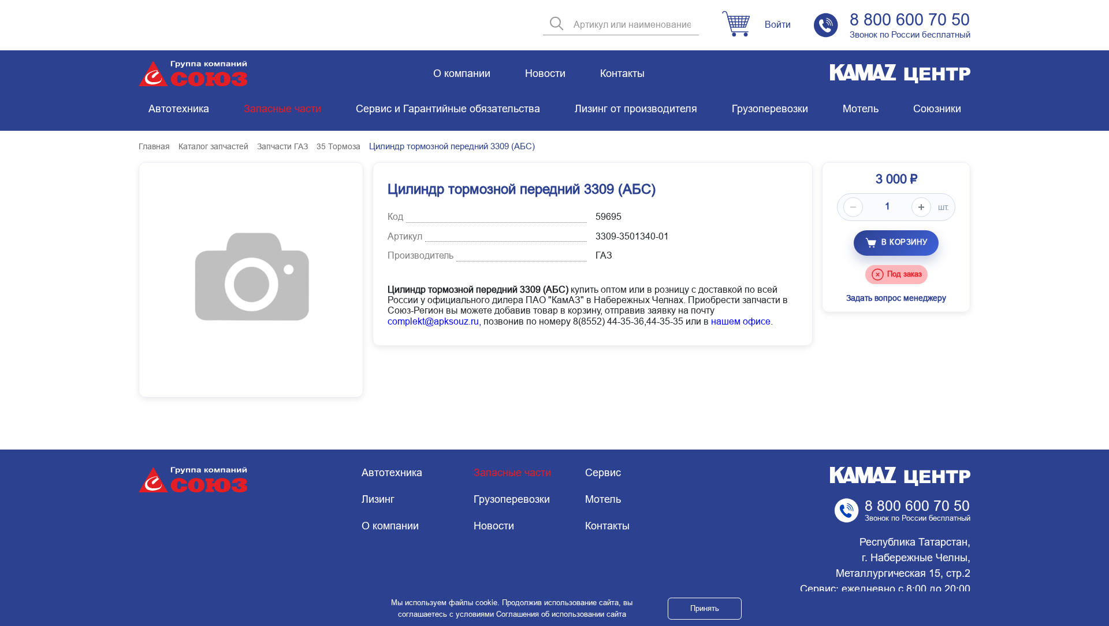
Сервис (603, 472)
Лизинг (378, 499)
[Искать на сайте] (557, 24)
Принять (704, 608)
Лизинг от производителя (636, 109)
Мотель (861, 109)
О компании (461, 73)
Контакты (622, 73)
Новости (545, 73)
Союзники (937, 109)
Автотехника (178, 109)
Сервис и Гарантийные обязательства (448, 109)
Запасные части (282, 109)
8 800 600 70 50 (910, 19)
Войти (778, 25)
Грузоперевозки (770, 109)
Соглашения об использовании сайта (561, 614)
